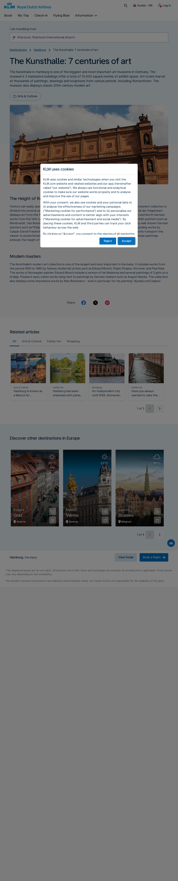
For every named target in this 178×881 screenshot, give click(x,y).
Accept (126, 241)
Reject (108, 241)
